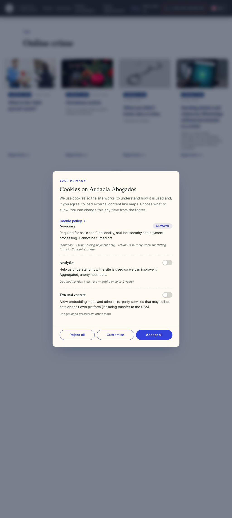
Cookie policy (71, 221)
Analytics (67, 262)
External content (73, 295)
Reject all (77, 335)
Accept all (154, 335)
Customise (115, 335)
